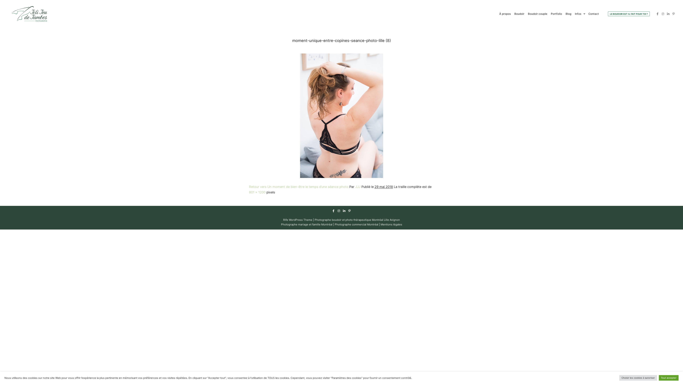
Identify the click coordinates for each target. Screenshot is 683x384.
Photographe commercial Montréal (357, 224)
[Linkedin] (668, 14)
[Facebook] (657, 14)
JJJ (358, 187)
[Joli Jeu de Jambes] (29, 14)
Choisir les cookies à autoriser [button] (638, 377)
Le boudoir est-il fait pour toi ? (629, 14)
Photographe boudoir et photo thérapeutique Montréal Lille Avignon (357, 220)
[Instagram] (663, 14)
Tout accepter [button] (668, 377)
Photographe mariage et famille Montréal (306, 224)
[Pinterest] (673, 14)
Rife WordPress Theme (297, 220)
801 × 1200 (257, 192)
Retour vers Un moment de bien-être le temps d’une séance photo (298, 187)
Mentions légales (391, 224)
